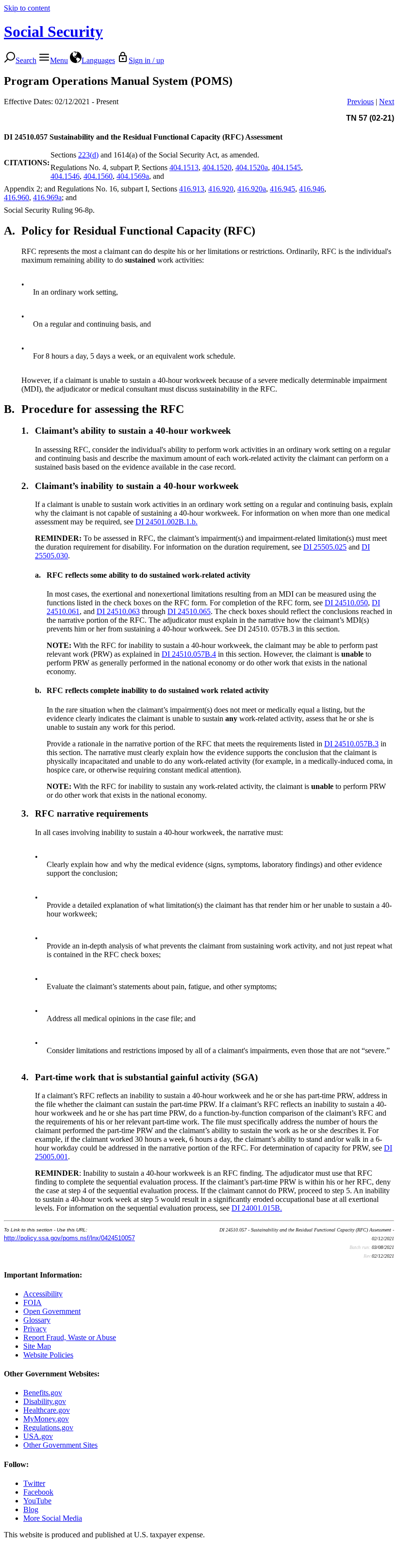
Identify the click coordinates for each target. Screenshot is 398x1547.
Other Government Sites (60, 1445)
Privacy (35, 1329)
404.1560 (98, 176)
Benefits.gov (42, 1393)
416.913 (191, 189)
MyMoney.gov (46, 1419)
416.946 (311, 189)
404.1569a (132, 176)
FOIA (32, 1302)
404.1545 (286, 167)
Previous (360, 101)
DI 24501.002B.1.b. (166, 522)
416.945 (282, 189)
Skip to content (27, 8)
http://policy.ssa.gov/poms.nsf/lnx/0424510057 (69, 1238)
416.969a (47, 197)
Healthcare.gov (46, 1410)
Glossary (36, 1320)
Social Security (53, 31)
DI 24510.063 (118, 611)
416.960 (16, 197)
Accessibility (43, 1294)
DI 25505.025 (325, 547)
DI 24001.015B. (257, 1208)
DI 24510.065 (189, 611)
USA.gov (38, 1436)
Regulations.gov (48, 1427)
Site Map (37, 1346)
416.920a (251, 189)
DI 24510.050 (346, 603)
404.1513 (184, 167)
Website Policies (48, 1355)
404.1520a (251, 167)
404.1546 (65, 176)
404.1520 (217, 167)
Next (386, 101)
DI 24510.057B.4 (189, 654)
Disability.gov (44, 1401)
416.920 (220, 189)
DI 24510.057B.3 (351, 744)
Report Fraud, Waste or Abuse (69, 1337)
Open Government (52, 1311)
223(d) (88, 155)
